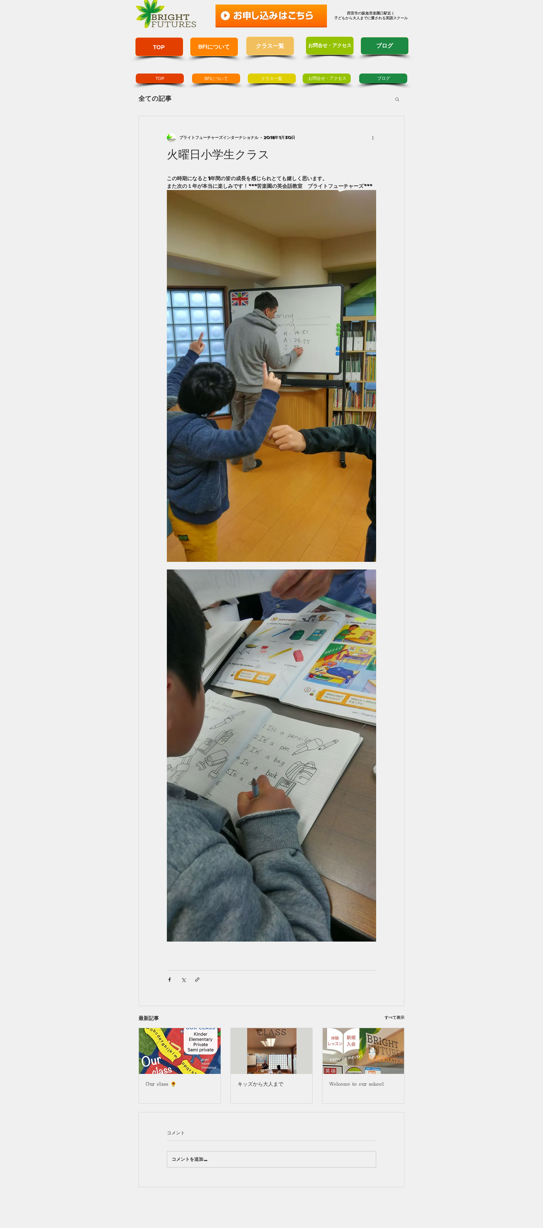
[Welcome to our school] (363, 1051)
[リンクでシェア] (197, 979)
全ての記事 (155, 98)
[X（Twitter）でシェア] (183, 979)
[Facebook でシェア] (169, 979)
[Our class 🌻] (180, 1051)
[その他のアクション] (372, 137)
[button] (397, 99)
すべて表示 (394, 1017)
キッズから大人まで (260, 1084)
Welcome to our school (356, 1084)
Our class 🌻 (161, 1084)
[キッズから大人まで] (272, 1051)
